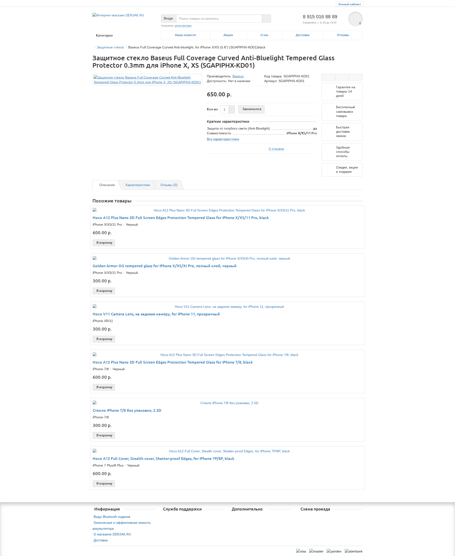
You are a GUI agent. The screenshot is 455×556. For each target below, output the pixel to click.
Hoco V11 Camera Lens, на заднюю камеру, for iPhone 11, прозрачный (156, 314)
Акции (228, 35)
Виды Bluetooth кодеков (112, 517)
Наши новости (185, 35)
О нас (264, 35)
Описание (107, 185)
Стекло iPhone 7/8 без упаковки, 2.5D (127, 410)
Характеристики (137, 185)
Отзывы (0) (168, 185)
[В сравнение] (355, 77)
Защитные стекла (110, 47)
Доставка (302, 35)
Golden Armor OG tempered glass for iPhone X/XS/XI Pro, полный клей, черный (165, 266)
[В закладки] (342, 77)
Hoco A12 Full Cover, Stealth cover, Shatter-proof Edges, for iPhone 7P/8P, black (163, 458)
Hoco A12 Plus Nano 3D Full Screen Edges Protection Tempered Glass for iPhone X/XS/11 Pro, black (181, 217)
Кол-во (212, 109)
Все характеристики (223, 139)
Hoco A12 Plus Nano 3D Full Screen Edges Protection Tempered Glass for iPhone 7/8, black (173, 362)
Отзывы (343, 35)
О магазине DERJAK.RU (112, 534)
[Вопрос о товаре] (328, 77)
